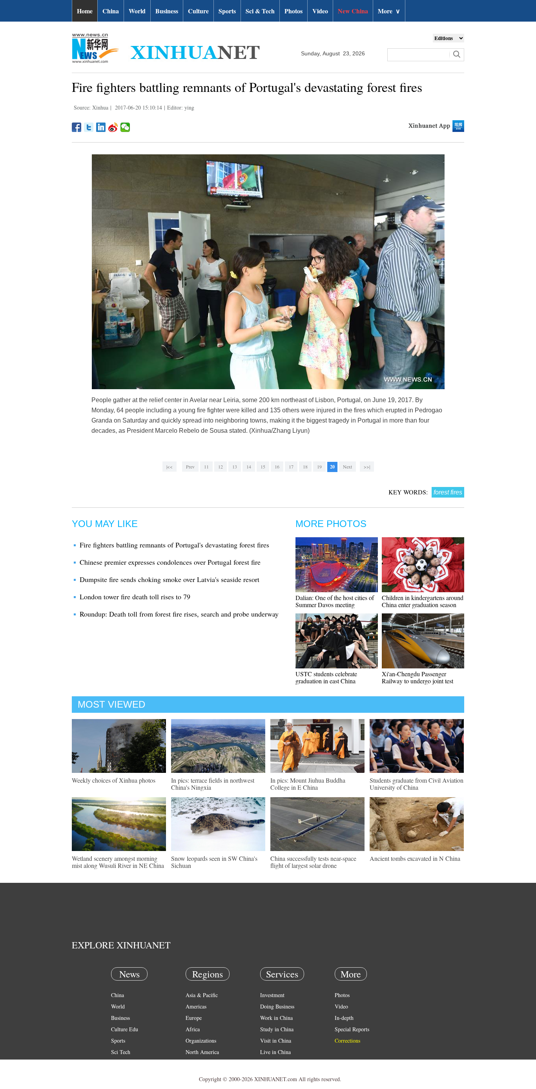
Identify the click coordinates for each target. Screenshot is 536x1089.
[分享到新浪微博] (113, 127)
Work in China (276, 1017)
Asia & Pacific (202, 995)
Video (320, 10)
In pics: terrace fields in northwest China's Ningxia (212, 783)
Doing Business (277, 1006)
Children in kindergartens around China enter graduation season (422, 601)
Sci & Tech (260, 10)
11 (206, 466)
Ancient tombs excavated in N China (415, 858)
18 (305, 466)
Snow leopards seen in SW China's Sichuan (214, 861)
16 (277, 466)
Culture (198, 10)
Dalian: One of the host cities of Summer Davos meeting (334, 601)
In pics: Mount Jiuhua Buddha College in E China (307, 783)
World (137, 10)
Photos (293, 10)
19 (319, 466)
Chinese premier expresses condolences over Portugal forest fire (170, 562)
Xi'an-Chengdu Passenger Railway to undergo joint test (417, 677)
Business (166, 10)
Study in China (277, 1029)
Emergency (272, 1063)
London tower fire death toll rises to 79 (135, 596)
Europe (194, 1017)
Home (85, 10)
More (389, 10)
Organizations (201, 1040)
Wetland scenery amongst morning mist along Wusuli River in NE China (118, 861)
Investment (272, 995)
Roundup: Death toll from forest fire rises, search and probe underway (179, 614)
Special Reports (352, 1029)
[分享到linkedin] (101, 127)
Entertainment (126, 1074)
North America (202, 1052)
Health (118, 1063)
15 (263, 466)
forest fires (448, 492)
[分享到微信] (125, 127)
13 (234, 466)
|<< (169, 466)
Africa (193, 1029)
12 (220, 466)
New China (353, 10)
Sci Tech (120, 1052)
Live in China (275, 1052)
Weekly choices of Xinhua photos (113, 780)
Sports (227, 10)
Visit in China (275, 1040)
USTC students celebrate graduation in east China (326, 677)
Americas (196, 1006)
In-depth (344, 1017)
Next (347, 466)
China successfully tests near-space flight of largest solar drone (313, 861)
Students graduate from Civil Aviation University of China (416, 783)
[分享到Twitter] (89, 127)
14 (248, 466)
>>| (367, 466)
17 (291, 466)
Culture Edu (124, 1029)
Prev (190, 466)
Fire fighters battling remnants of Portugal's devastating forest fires (174, 544)
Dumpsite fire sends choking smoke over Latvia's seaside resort (169, 579)
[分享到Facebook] (77, 127)
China (110, 10)
